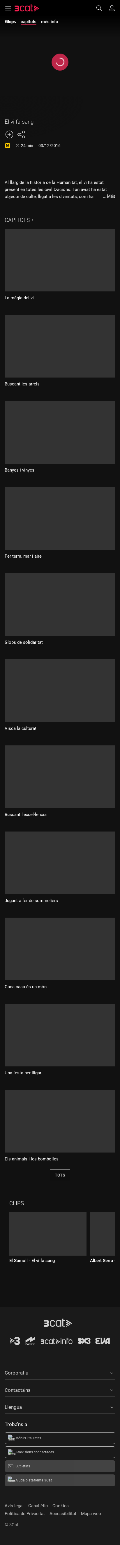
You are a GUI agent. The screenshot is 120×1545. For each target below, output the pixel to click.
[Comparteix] (21, 134)
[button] (60, 1372)
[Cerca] (102, 8)
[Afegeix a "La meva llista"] (9, 134)
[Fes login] (111, 8)
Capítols (17, 220)
